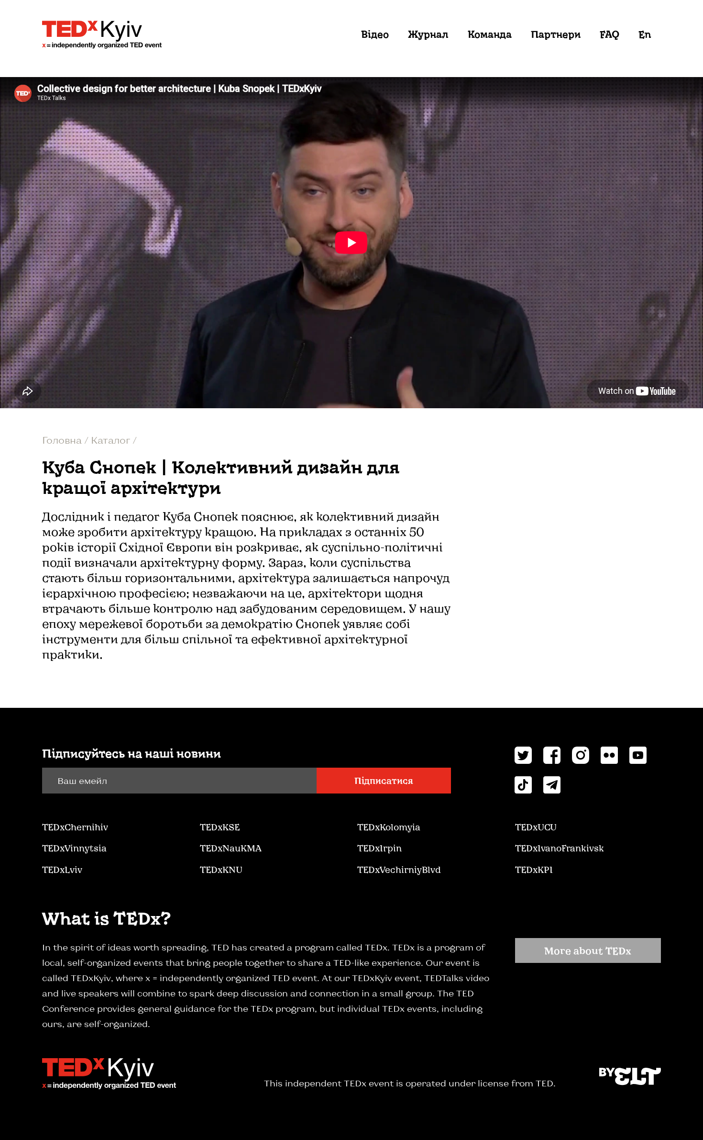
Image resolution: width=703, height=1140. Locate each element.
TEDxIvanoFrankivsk (559, 848)
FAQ (609, 34)
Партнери (556, 34)
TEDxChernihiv (75, 827)
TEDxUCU (536, 827)
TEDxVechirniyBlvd (399, 869)
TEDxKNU (221, 869)
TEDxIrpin (379, 848)
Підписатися (383, 780)
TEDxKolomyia (388, 827)
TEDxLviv (62, 869)
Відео (375, 34)
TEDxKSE (220, 827)
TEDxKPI (534, 869)
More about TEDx (587, 950)
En (644, 34)
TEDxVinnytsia (74, 848)
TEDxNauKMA (230, 848)
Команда (490, 34)
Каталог (111, 440)
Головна (63, 440)
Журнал (428, 34)
